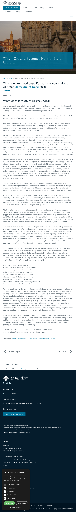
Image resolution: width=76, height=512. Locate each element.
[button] (16, 507)
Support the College (12, 12)
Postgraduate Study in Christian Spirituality (16, 460)
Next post (62, 351)
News (51, 8)
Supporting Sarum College (46, 338)
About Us (25, 8)
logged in (19, 369)
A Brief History (32, 338)
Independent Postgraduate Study (13, 450)
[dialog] (16, 489)
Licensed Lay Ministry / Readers (12, 448)
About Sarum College (19, 338)
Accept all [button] (9, 503)
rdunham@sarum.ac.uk (22, 430)
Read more (17, 480)
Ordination (6, 445)
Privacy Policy (40, 505)
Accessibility (50, 505)
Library (5, 465)
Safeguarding (39, 8)
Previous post (15, 351)
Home (5, 78)
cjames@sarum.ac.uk (54, 427)
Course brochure (11, 8)
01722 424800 (11, 394)
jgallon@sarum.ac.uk (24, 432)
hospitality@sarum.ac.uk (20, 425)
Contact (28, 12)
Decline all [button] (22, 503)
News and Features (27, 87)
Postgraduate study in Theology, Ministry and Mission (19, 462)
